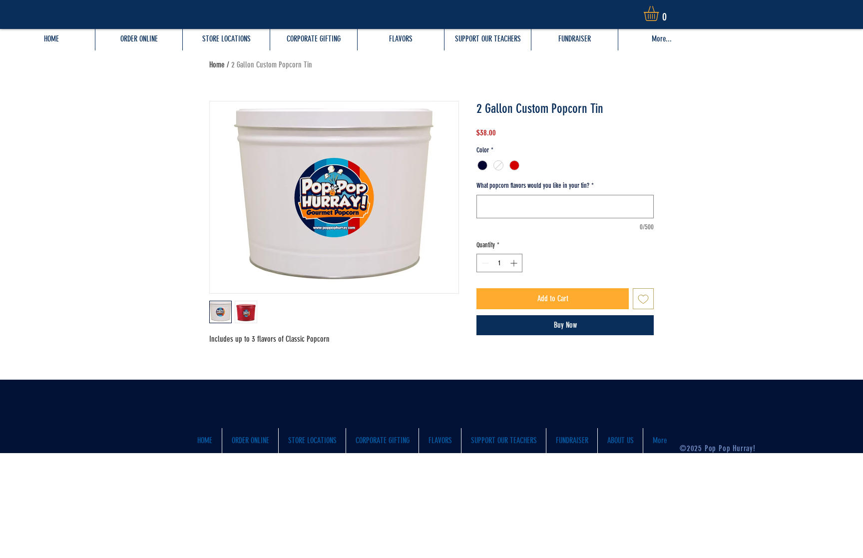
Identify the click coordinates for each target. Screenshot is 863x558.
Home (217, 64)
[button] (660, 13)
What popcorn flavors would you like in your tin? (535, 185)
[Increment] (514, 263)
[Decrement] (484, 263)
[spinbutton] (499, 263)
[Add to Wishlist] (643, 298)
